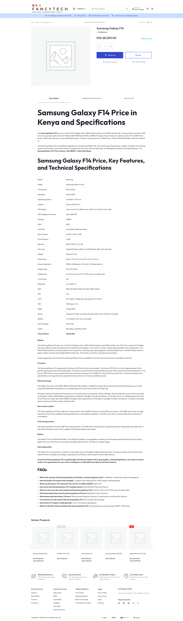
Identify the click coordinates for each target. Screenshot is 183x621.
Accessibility (57, 599)
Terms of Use (102, 596)
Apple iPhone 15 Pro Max (138, 554)
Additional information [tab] (91, 98)
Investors (34, 599)
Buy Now (138, 55)
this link (129, 358)
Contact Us (35, 603)
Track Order (80, 593)
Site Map (101, 603)
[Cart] (152, 8)
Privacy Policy (102, 593)
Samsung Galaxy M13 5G (113, 554)
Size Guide (56, 606)
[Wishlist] (148, 8)
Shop (37, 22)
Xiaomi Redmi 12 (86, 554)
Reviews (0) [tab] (129, 98)
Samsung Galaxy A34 (40, 554)
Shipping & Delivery (82, 596)
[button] (142, 22)
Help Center (57, 593)
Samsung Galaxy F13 (88, 146)
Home (32, 22)
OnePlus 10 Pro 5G (63, 554)
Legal (99, 599)
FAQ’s (55, 596)
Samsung (69, 179)
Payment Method (59, 610)
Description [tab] (54, 98)
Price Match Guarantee (83, 603)
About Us (34, 593)
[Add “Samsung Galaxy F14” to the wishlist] (139, 62)
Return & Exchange (82, 599)
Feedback (56, 603)
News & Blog (35, 596)
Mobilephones (102, 32)
